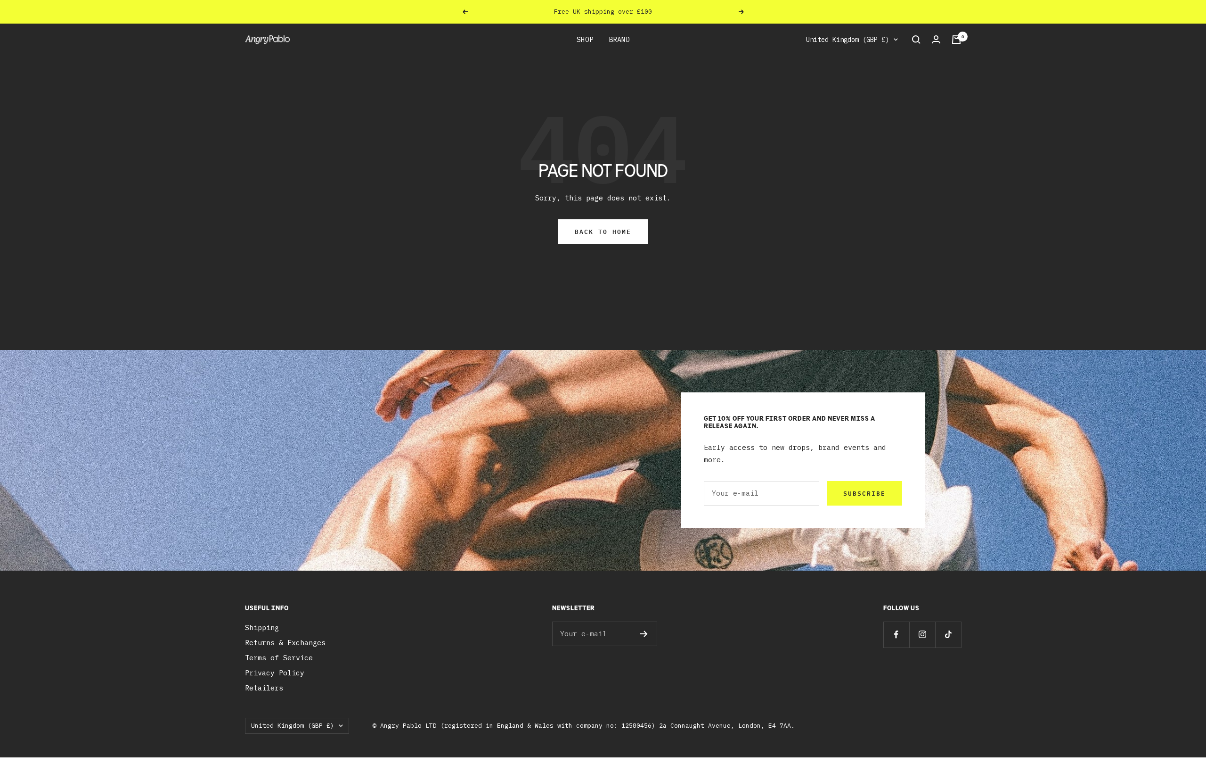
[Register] (644, 634)
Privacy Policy (274, 672)
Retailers (264, 687)
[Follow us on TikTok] (948, 635)
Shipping (262, 627)
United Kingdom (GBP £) (847, 39)
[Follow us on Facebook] (896, 635)
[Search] (916, 39)
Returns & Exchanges (285, 642)
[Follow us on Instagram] (922, 635)
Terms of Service (279, 657)
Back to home (603, 231)
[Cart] (956, 39)
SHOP (585, 39)
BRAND (619, 39)
